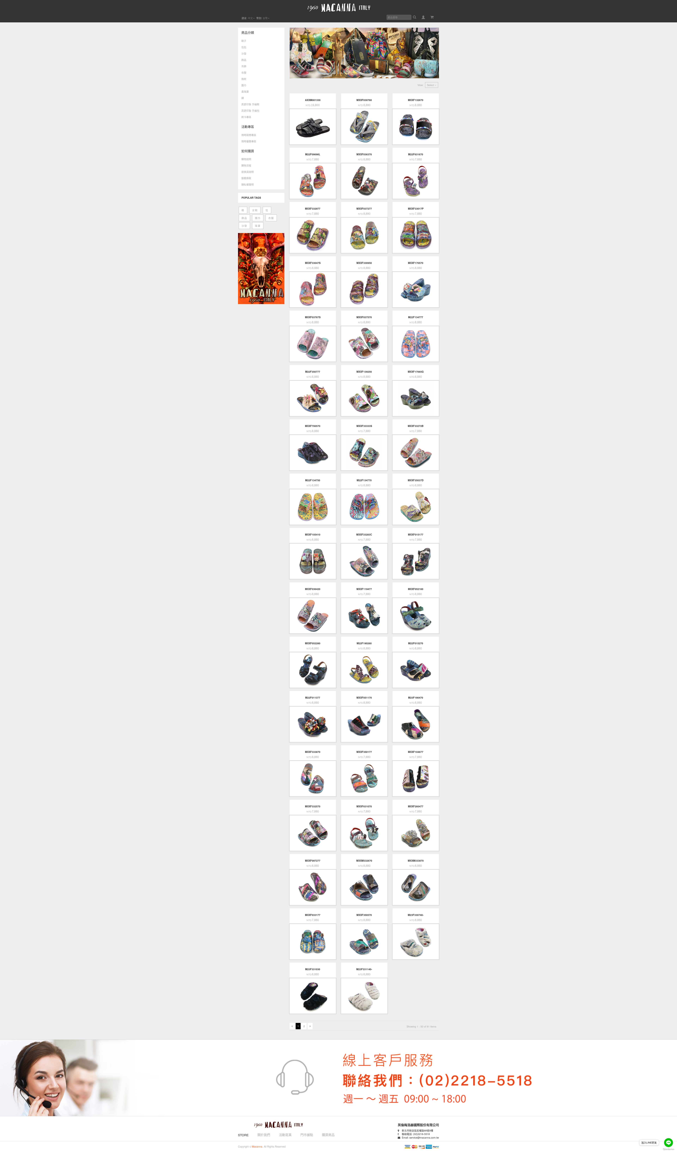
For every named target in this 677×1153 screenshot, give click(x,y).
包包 (243, 47)
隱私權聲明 (247, 184)
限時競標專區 (248, 135)
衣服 (243, 72)
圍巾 (243, 85)
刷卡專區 (246, 117)
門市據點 (306, 1134)
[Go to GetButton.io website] (668, 1149)
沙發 (243, 53)
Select (431, 85)
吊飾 (243, 66)
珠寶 (258, 225)
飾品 (243, 60)
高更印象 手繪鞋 (250, 104)
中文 (250, 18)
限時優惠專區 (248, 141)
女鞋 (255, 210)
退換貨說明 (247, 171)
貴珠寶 (245, 91)
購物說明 (246, 159)
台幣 (265, 18)
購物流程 (246, 165)
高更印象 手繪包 (250, 110)
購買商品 (328, 1134)
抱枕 (243, 79)
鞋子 (243, 40)
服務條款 (246, 178)
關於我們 (263, 1134)
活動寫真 (285, 1134)
